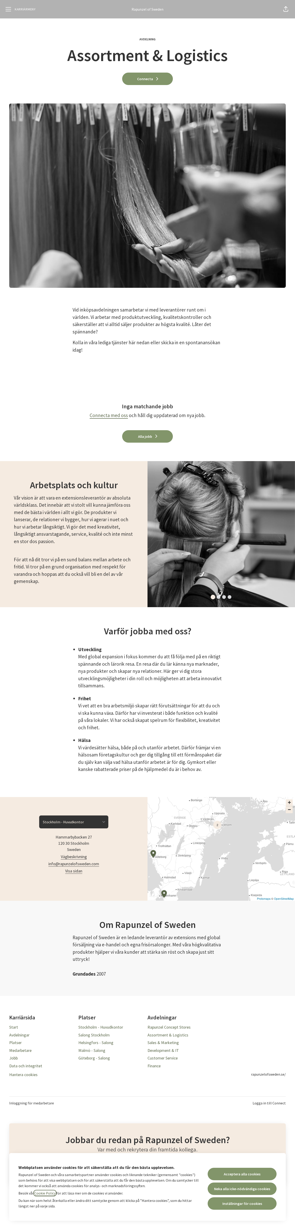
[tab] (213, 597)
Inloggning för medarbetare (31, 1103)
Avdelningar (19, 1035)
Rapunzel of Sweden (147, 9)
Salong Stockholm (94, 1035)
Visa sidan (73, 871)
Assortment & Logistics (168, 1035)
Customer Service (163, 1058)
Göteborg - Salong (94, 1058)
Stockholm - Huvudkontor (100, 1027)
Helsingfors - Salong (95, 1042)
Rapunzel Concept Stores (169, 1027)
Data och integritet (25, 1065)
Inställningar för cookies (242, 1203)
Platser (15, 1042)
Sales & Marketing (163, 1042)
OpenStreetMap (284, 898)
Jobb (13, 1058)
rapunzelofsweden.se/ (268, 1074)
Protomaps (264, 898)
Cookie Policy (45, 1193)
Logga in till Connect (269, 1103)
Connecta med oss (109, 415)
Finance (154, 1065)
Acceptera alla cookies (242, 1174)
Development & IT (163, 1050)
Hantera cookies (23, 1074)
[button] (285, 9)
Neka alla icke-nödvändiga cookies (242, 1188)
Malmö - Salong (91, 1050)
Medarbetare (20, 1050)
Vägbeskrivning (74, 856)
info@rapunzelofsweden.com (73, 863)
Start (13, 1027)
